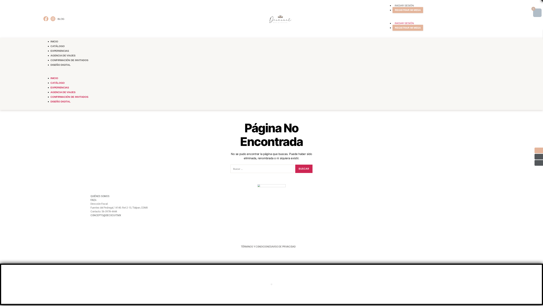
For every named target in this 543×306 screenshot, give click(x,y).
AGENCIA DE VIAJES (62, 55)
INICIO (54, 41)
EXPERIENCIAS (59, 50)
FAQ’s (93, 199)
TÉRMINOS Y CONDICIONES (256, 246)
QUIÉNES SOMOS (99, 196)
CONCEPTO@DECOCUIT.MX (105, 215)
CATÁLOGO (57, 46)
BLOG (61, 19)
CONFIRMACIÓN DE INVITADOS (69, 60)
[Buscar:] (261, 169)
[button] (442, 19)
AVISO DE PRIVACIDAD (284, 246)
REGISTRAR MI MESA (408, 10)
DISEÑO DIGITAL (60, 64)
